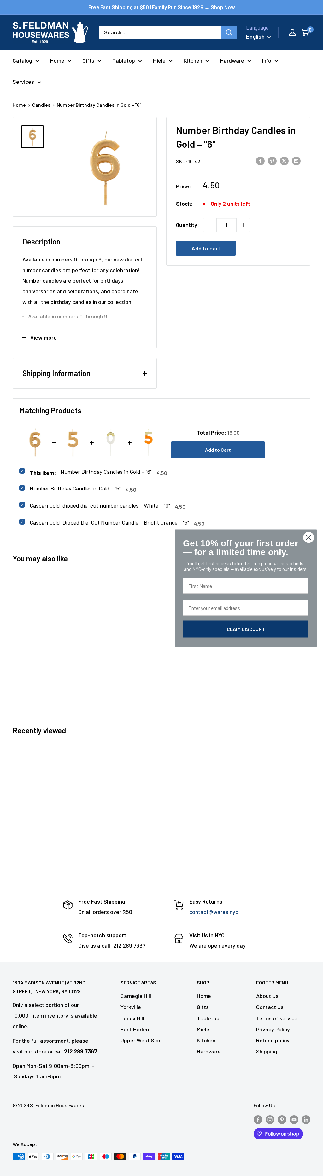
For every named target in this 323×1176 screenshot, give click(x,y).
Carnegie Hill (135, 995)
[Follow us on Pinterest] (282, 1119)
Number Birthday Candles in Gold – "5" (75, 488)
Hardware (232, 60)
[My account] (292, 32)
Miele (159, 60)
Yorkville (130, 1006)
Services (23, 81)
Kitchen (193, 60)
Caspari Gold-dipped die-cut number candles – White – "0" (100, 505)
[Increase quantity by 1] (243, 225)
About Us (267, 995)
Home (57, 60)
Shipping (266, 1051)
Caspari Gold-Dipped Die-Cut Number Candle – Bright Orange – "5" (109, 522)
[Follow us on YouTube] (294, 1119)
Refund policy (273, 1040)
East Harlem (135, 1029)
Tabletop (123, 60)
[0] (305, 32)
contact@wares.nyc (213, 911)
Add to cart (205, 248)
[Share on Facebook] (260, 160)
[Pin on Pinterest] (272, 160)
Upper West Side (141, 1040)
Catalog (22, 60)
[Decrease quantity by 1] (209, 225)
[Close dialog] (308, 537)
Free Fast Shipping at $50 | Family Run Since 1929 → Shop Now (161, 7)
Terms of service (276, 1018)
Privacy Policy (273, 1029)
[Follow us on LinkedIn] (306, 1119)
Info (266, 60)
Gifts (88, 60)
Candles (41, 105)
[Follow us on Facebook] (258, 1119)
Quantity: (187, 224)
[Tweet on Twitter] (284, 160)
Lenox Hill (132, 1018)
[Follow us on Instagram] (270, 1119)
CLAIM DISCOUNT (246, 629)
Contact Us (270, 1006)
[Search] (229, 32)
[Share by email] (296, 160)
